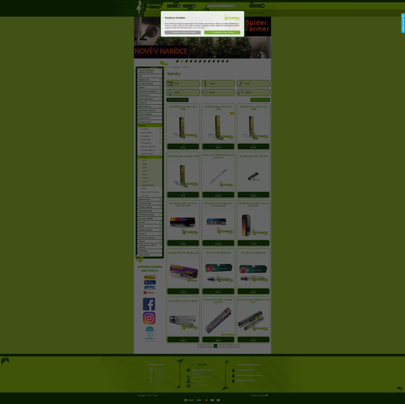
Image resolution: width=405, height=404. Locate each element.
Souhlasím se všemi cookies (223, 32)
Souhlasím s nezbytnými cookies (183, 32)
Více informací (199, 28)
